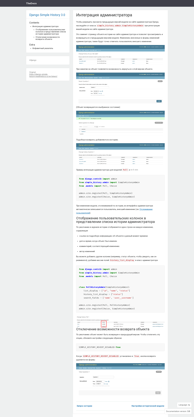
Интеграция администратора (45, 26)
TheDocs (31, 3)
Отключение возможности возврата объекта (48, 38)
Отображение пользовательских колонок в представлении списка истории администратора (51, 32)
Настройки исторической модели (148, 406)
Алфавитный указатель (42, 48)
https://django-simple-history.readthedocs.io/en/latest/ (43, 75)
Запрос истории (84, 406)
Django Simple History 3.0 (47, 15)
